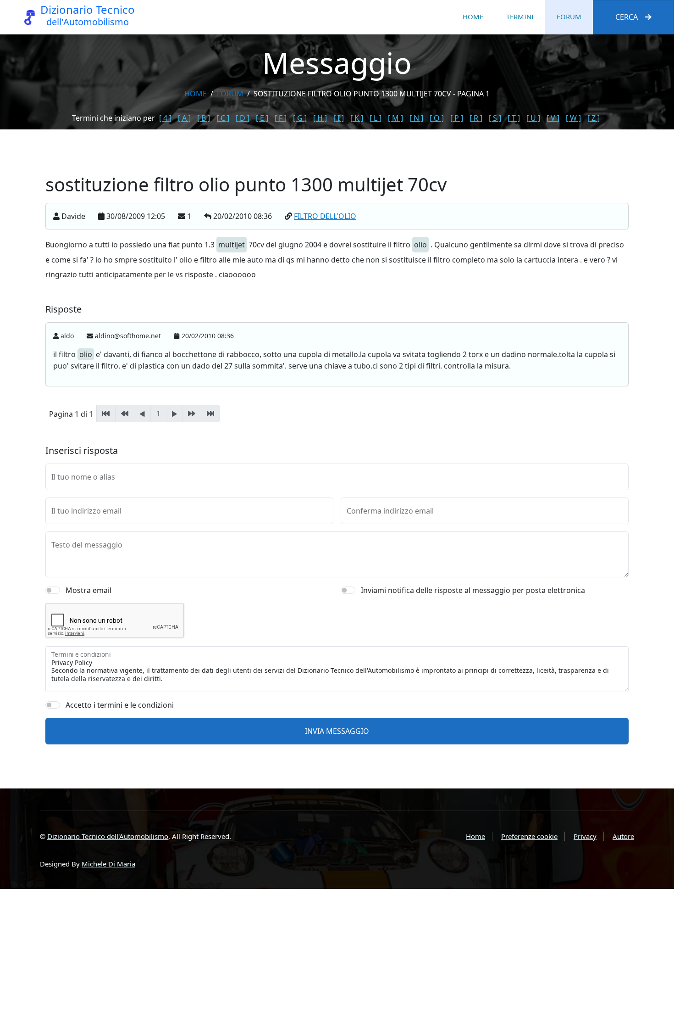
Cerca (626, 17)
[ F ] (281, 118)
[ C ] (222, 118)
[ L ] (375, 118)
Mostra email (88, 590)
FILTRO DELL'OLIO (325, 216)
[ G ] (300, 118)
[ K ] (356, 118)
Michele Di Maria (108, 863)
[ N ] (416, 118)
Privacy (585, 836)
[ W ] (573, 118)
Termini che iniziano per (113, 118)
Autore (623, 836)
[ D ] (242, 118)
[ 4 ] (165, 118)
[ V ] (553, 118)
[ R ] (476, 118)
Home (473, 16)
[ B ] (203, 118)
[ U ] (533, 118)
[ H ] (320, 118)
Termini (520, 16)
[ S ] (495, 118)
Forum (569, 16)
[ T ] (514, 118)
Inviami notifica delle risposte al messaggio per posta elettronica (473, 590)
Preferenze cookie (529, 836)
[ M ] (395, 118)
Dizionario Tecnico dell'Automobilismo (107, 836)
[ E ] (262, 118)
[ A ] (184, 118)
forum (230, 94)
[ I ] (338, 118)
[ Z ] (593, 118)
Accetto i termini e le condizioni (120, 705)
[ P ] (456, 118)
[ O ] (437, 118)
